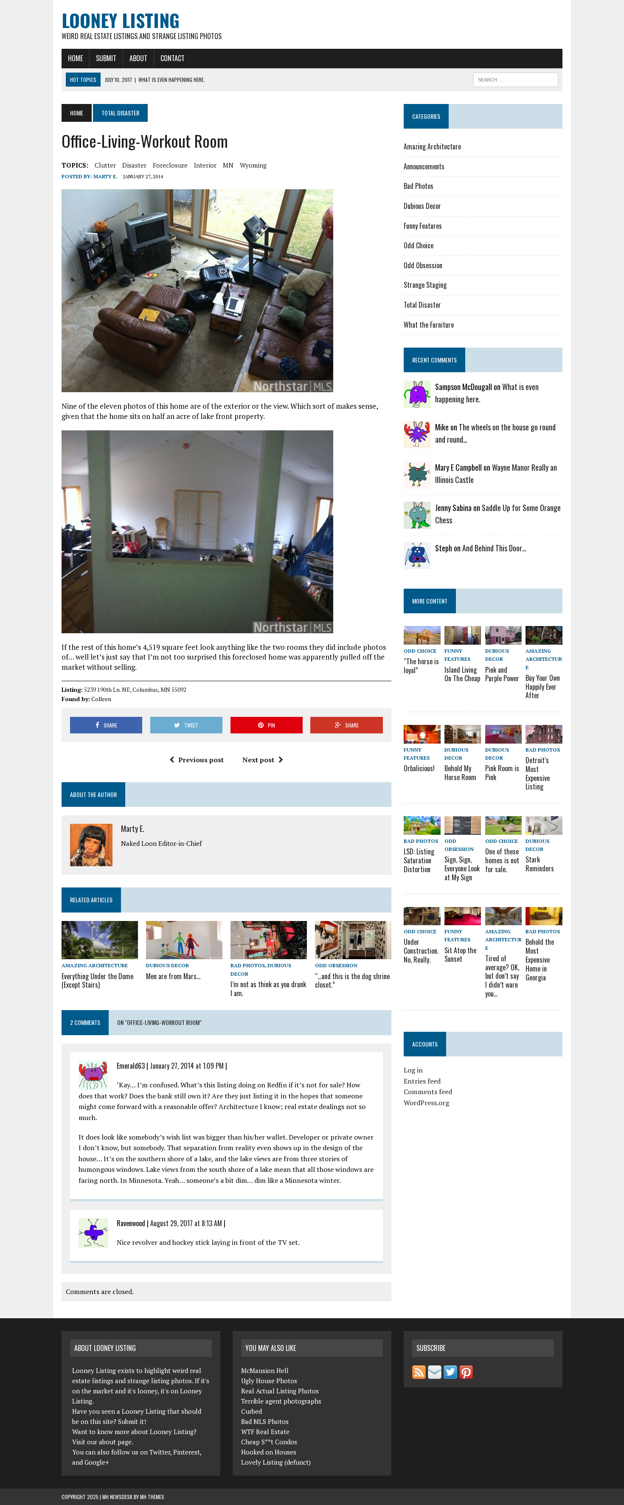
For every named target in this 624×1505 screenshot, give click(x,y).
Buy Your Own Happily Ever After (543, 687)
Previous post (201, 759)
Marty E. (105, 176)
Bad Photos (247, 965)
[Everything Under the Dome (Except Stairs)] (100, 953)
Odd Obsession (336, 965)
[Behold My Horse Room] (462, 737)
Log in (413, 1070)
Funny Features (423, 226)
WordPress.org (426, 1102)
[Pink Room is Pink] (503, 737)
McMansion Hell (265, 1370)
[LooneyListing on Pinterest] (466, 1374)
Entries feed (422, 1081)
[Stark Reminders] (544, 829)
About (138, 58)
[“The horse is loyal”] (422, 639)
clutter (105, 165)
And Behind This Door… (494, 547)
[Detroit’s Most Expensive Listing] (544, 737)
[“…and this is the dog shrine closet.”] (353, 953)
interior (205, 165)
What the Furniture (429, 325)
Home (75, 58)
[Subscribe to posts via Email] (434, 1374)
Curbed (251, 1411)
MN (228, 165)
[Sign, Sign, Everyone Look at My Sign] (462, 829)
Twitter (159, 1452)
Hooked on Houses (268, 1452)
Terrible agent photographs (281, 1401)
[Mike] (417, 443)
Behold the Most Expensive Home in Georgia (540, 959)
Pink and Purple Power (502, 674)
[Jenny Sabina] (417, 523)
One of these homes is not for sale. (502, 860)
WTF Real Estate (265, 1431)
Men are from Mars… (173, 976)
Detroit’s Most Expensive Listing (538, 773)
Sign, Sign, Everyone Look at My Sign (462, 868)
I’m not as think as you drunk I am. (268, 988)
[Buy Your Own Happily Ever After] (544, 639)
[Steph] (417, 564)
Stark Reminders (540, 863)
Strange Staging (425, 285)
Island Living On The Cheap (462, 674)
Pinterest (186, 1452)
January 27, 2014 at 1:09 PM (187, 1066)
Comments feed (428, 1091)
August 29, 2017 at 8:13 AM (186, 1223)
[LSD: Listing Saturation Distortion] (422, 829)
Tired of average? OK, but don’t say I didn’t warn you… (502, 976)
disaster (134, 165)
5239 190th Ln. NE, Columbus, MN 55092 (135, 690)
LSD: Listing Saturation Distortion (419, 860)
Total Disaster (422, 305)
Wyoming (253, 165)
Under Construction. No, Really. (421, 951)
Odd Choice (418, 245)
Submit (106, 58)
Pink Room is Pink (502, 772)
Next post (258, 759)
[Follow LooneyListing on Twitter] (450, 1374)
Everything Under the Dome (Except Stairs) (97, 980)
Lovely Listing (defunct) (276, 1462)
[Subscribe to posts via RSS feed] (419, 1374)
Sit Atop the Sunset (460, 954)
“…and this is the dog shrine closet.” (352, 980)
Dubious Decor (167, 965)
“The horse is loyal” (421, 665)
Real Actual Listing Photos (280, 1391)
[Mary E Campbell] (417, 483)
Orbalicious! (419, 768)
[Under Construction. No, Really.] (422, 919)
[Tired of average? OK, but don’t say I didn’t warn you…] (503, 919)
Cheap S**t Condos (269, 1442)
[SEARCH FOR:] (515, 78)
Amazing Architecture (95, 965)
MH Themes (152, 1496)
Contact (172, 58)
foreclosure (170, 165)
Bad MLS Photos (265, 1421)
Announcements (424, 166)
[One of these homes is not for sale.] (503, 829)
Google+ (96, 1462)
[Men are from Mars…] (184, 953)
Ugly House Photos (269, 1380)
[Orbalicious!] (422, 737)
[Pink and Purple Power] (503, 639)
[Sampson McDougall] (417, 402)
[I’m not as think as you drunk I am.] (268, 953)
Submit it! (132, 1421)
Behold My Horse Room (460, 772)
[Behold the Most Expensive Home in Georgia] (544, 919)
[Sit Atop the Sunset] (462, 919)
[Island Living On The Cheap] (462, 639)
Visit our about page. (102, 1442)
